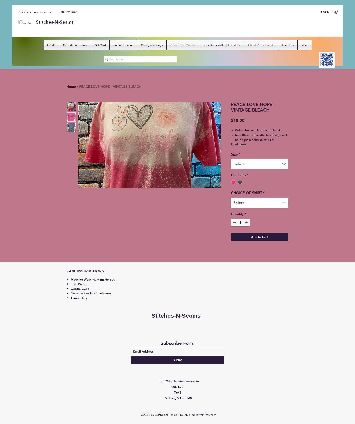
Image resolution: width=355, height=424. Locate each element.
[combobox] (259, 164)
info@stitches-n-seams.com (33, 12)
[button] (335, 12)
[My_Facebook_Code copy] (327, 60)
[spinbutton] (240, 222)
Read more (238, 144)
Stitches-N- (48, 22)
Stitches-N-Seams (176, 315)
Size (235, 154)
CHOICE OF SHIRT (248, 192)
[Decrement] (234, 222)
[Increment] (246, 222)
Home (71, 87)
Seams (67, 22)
